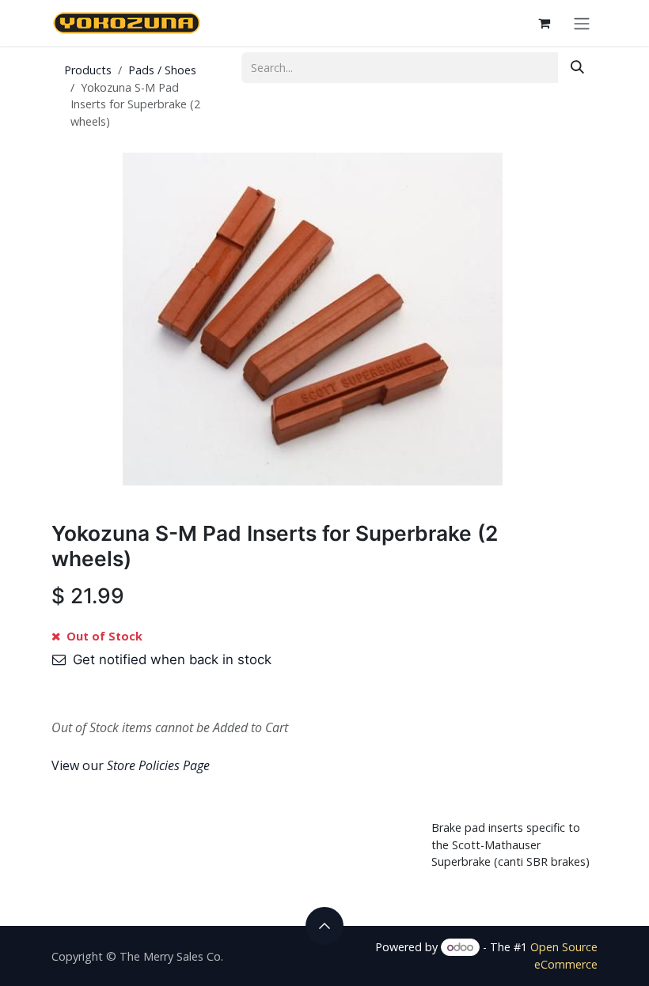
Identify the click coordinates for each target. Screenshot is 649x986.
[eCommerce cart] (544, 23)
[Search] (577, 67)
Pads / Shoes (162, 69)
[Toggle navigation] (582, 23)
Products (88, 69)
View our (130, 765)
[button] (324, 926)
